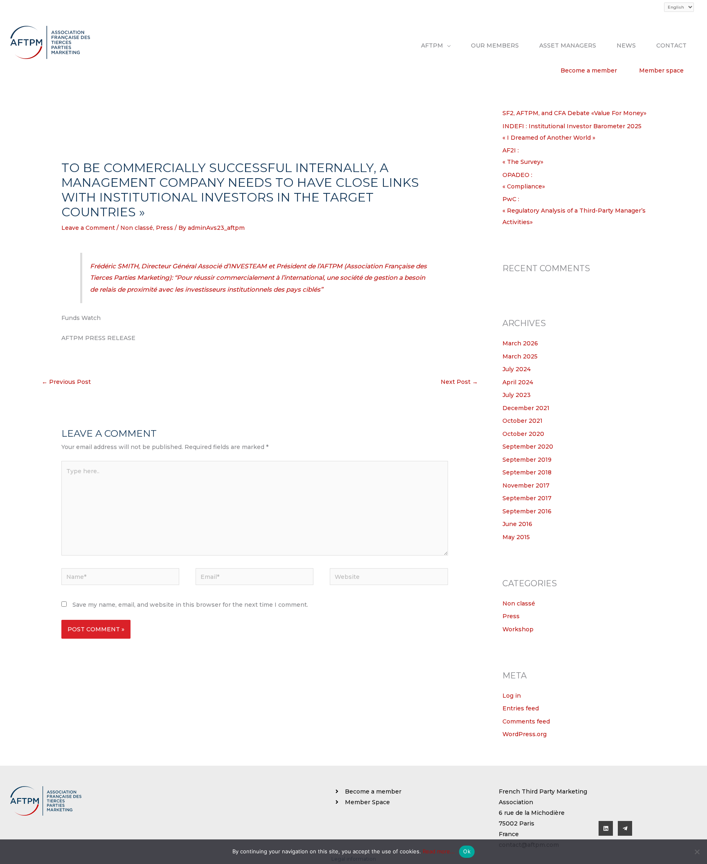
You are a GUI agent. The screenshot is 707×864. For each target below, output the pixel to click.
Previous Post (66, 382)
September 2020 (527, 446)
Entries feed (520, 708)
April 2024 (517, 382)
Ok (467, 851)
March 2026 (520, 343)
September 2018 (527, 472)
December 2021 (525, 408)
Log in (511, 695)
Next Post (459, 382)
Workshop (518, 629)
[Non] (697, 852)
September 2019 (527, 459)
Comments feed (526, 721)
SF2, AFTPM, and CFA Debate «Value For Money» (574, 113)
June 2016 (517, 524)
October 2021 (522, 420)
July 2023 (516, 395)
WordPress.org (524, 734)
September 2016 (527, 511)
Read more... (439, 851)
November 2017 (525, 485)
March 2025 (520, 356)
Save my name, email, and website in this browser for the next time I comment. (190, 604)
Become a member (589, 70)
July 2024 (516, 369)
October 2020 (523, 434)
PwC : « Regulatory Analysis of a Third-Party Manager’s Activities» (574, 210)
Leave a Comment (88, 227)
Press (164, 227)
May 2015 (516, 537)
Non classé (136, 227)
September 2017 (527, 498)
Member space (661, 70)
